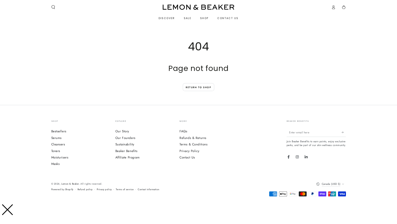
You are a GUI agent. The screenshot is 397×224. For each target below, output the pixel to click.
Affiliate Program (127, 157)
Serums (56, 138)
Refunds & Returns (192, 138)
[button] (53, 7)
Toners (55, 151)
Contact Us (187, 157)
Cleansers (58, 144)
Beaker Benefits (126, 151)
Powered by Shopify (62, 189)
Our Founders (125, 138)
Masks (55, 164)
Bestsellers (58, 131)
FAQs (183, 131)
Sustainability (124, 144)
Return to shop (198, 87)
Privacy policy (104, 189)
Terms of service (125, 189)
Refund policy (85, 189)
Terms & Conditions (193, 144)
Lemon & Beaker (70, 183)
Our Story (122, 131)
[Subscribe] (343, 132)
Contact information (148, 189)
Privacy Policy (189, 151)
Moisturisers (59, 157)
